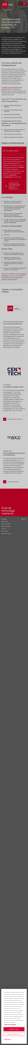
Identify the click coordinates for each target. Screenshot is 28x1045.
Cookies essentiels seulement (14, 1034)
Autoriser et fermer (14, 1029)
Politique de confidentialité (10, 1024)
